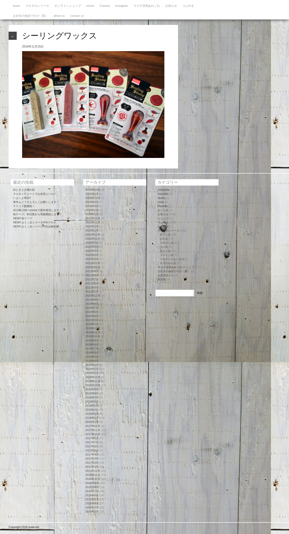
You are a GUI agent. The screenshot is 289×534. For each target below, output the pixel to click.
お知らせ (171, 5)
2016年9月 (92, 483)
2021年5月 (92, 283)
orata (161, 202)
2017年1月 (92, 466)
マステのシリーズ (37, 5)
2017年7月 (92, 442)
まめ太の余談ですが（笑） (30, 15)
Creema (105, 5)
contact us (77, 15)
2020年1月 (92, 324)
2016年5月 (92, 499)
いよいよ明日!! (22, 198)
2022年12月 (92, 234)
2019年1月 (92, 373)
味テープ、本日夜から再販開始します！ (37, 214)
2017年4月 (92, 454)
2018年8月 (92, 393)
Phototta (163, 206)
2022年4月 (92, 251)
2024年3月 (92, 206)
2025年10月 (92, 189)
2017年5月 (92, 450)
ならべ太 (163, 226)
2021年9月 (92, 271)
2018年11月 (92, 381)
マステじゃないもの (172, 259)
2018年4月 (92, 409)
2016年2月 (92, 511)
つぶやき (188, 5)
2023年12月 (92, 218)
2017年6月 (92, 446)
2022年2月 (92, 259)
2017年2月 (92, 462)
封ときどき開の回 (24, 189)
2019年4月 (92, 360)
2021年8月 (92, 275)
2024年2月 (92, 210)
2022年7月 (92, 242)
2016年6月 (92, 495)
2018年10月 (92, 385)
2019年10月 (92, 336)
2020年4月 (92, 316)
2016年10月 (92, 479)
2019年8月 (92, 344)
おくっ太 (163, 210)
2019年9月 (92, 340)
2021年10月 (92, 267)
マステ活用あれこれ (146, 5)
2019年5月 (92, 356)
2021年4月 (92, 287)
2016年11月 (92, 475)
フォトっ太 (166, 255)
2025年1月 (92, 193)
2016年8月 (92, 487)
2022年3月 (92, 255)
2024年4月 (92, 202)
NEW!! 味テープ (22, 218)
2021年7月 (92, 279)
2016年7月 (92, 491)
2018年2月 (92, 418)
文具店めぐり (166, 275)
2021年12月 (92, 263)
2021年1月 (92, 291)
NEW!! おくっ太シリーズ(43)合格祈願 (36, 226)
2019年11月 (92, 332)
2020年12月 (92, 295)
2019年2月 (92, 369)
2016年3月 (92, 507)
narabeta (163, 193)
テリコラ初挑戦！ (24, 206)
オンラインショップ (67, 5)
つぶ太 (164, 246)
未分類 (162, 279)
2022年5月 (92, 246)
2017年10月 (92, 434)
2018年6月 (92, 401)
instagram (121, 5)
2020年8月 (92, 303)
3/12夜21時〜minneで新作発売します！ (37, 210)
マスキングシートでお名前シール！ (34, 193)
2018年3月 (92, 413)
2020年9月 (92, 299)
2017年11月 (92, 430)
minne (90, 5)
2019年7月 (92, 348)
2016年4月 (92, 503)
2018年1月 (92, 422)
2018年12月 (92, 377)
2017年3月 (92, 458)
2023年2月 (92, 226)
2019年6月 (92, 352)
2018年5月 (92, 405)
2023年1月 (92, 230)
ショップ (163, 218)
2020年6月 (92, 312)
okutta (161, 198)
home (16, 5)
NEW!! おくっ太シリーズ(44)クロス (34, 222)
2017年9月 (92, 438)
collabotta (164, 189)
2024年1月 (92, 214)
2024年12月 (92, 198)
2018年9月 (92, 389)
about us (59, 15)
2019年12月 (92, 328)
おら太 (164, 238)
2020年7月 (92, 308)
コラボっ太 (166, 242)
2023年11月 (92, 222)
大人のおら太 (168, 263)
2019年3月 (92, 365)
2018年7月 (92, 397)
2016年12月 (92, 470)
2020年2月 (92, 320)
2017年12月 (92, 426)
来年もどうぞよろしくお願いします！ (36, 202)
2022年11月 (92, 238)
